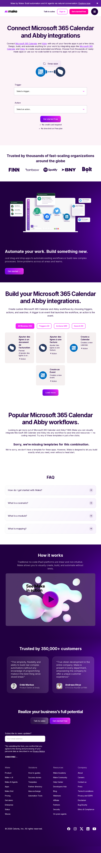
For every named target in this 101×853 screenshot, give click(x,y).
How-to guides (34, 773)
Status (7, 809)
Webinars (57, 796)
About (80, 773)
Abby (44, 43)
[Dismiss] (97, 3)
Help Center (58, 782)
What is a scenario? (18, 503)
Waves (7, 814)
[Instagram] (75, 829)
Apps (7, 787)
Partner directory (35, 787)
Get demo (9, 800)
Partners (56, 805)
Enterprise (9, 805)
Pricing (7, 796)
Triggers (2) (44, 326)
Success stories (34, 777)
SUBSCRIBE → (11, 757)
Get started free (79, 11)
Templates (32, 782)
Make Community (60, 777)
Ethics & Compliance (86, 809)
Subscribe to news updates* (18, 733)
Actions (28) (61, 326)
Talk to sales (49, 11)
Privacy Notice (39, 751)
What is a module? (17, 516)
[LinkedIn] (88, 829)
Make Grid (9, 791)
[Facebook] (68, 829)
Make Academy (59, 773)
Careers (81, 777)
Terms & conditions (85, 791)
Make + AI (9, 777)
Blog (55, 791)
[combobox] (16, 91)
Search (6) (78, 326)
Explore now (84, 3)
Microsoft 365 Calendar (26, 43)
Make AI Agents (11, 782)
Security (56, 809)
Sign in (62, 11)
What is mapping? (17, 528)
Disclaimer (82, 800)
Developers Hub (60, 787)
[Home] (11, 12)
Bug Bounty (82, 805)
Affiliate (56, 800)
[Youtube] (94, 829)
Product (8, 773)
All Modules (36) (25, 326)
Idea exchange (34, 791)
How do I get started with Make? (25, 490)
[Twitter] (81, 829)
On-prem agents (60, 814)
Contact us (82, 782)
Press (80, 787)
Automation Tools (35, 796)
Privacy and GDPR (85, 796)
